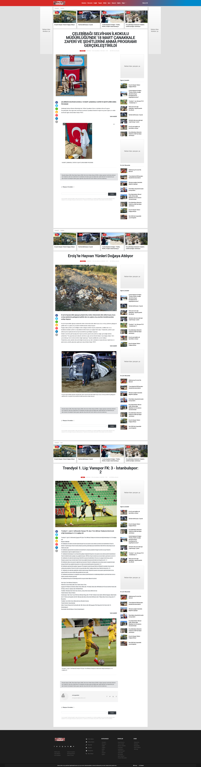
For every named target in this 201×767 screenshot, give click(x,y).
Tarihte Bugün (121, 751)
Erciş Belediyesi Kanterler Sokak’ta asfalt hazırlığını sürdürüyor (135, 134)
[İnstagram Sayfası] (60, 746)
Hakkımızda (57, 752)
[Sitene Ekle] (74, 746)
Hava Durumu (121, 742)
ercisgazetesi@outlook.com (79, 698)
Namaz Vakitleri (122, 745)
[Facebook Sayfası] (55, 746)
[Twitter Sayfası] (57, 746)
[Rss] (69, 746)
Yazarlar (90, 744)
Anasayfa (57, 8)
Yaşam (100, 3)
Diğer (123, 3)
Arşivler (90, 747)
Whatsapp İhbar (71, 753)
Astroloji (136, 749)
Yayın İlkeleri (57, 753)
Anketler (136, 744)
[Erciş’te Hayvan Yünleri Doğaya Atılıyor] (86, 287)
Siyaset (114, 3)
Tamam (142, 765)
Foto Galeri (91, 739)
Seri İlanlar (120, 754)
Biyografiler (137, 745)
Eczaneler (120, 747)
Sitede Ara (136, 742)
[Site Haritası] (71, 746)
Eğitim (119, 3)
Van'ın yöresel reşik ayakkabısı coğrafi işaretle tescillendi (135, 108)
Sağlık (95, 3)
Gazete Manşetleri (122, 757)
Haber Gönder (70, 755)
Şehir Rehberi (121, 756)
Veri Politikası (57, 755)
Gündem (84, 3)
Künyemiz (90, 750)
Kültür (105, 3)
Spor (109, 3)
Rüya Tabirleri (137, 747)
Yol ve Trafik (121, 744)
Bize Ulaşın (90, 753)
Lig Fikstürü (120, 749)
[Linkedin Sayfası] (66, 746)
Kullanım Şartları (71, 752)
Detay (135, 765)
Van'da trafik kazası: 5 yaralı (136, 114)
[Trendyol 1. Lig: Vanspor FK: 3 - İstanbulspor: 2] (86, 504)
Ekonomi (89, 3)
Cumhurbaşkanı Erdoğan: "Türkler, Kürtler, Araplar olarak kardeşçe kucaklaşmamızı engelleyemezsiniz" (135, 94)
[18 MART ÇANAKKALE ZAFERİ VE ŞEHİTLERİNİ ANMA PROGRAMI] (89, 141)
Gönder (112, 194)
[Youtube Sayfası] (63, 746)
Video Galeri (91, 742)
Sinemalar (120, 752)
